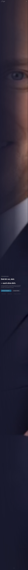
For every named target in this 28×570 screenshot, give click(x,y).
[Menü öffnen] (26, 1)
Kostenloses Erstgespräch (5, 290)
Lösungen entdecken (16, 290)
